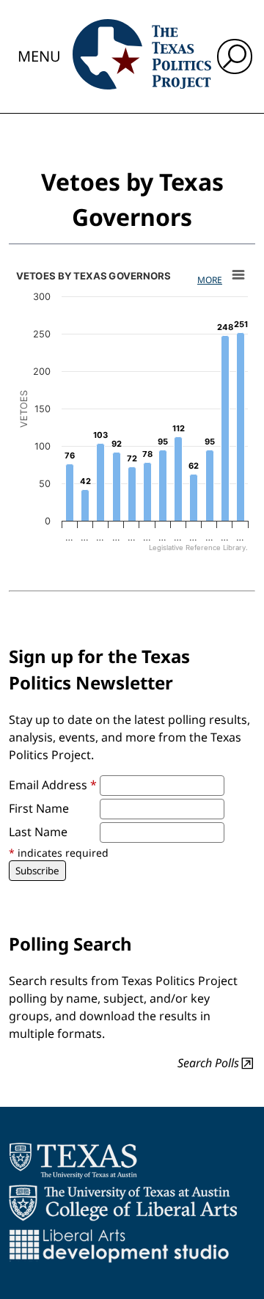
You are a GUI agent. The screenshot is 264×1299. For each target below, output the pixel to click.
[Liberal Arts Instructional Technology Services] (119, 1245)
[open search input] (234, 56)
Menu (39, 56)
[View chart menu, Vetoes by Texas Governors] (238, 275)
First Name (39, 808)
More (209, 280)
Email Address (53, 785)
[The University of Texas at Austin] (73, 1160)
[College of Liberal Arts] (123, 1203)
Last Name (38, 832)
